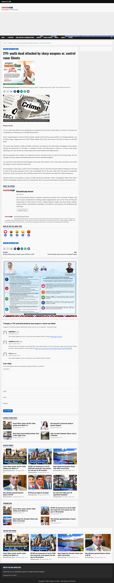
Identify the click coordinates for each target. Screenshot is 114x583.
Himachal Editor (33, 472)
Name (5, 391)
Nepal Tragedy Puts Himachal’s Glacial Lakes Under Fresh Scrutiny (64, 467)
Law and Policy (8, 462)
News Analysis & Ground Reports (25, 37)
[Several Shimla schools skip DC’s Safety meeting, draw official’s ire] (15, 456)
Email (4, 397)
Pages (56, 37)
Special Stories (48, 37)
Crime (31, 460)
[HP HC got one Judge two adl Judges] (40, 483)
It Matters (10, 37)
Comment (6, 369)
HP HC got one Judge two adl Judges (38, 493)
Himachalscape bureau (12, 87)
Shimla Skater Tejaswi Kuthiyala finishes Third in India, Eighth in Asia (7, 435)
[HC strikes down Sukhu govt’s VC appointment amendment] (65, 483)
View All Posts (22, 210)
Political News (33, 462)
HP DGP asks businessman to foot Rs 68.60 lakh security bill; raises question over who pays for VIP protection (39, 468)
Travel (64, 37)
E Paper (70, 37)
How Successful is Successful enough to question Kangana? (45, 425)
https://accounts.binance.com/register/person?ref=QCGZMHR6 (53, 348)
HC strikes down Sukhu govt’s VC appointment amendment (62, 494)
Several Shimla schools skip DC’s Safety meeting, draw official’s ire (7, 425)
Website (5, 403)
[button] (4, 91)
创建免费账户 (12, 332)
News (3, 37)
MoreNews (64, 581)
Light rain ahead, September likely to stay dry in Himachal (45, 435)
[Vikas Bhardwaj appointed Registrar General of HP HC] (15, 483)
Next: (62, 253)
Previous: (18, 253)
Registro (11, 353)
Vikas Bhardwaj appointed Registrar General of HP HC (13, 494)
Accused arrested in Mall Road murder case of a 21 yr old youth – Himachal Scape (33, 327)
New (17, 49)
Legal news (12, 49)
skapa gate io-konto (56, 336)
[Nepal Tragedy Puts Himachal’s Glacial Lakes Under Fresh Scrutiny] (65, 456)
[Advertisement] (57, 24)
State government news (67, 488)
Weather (39, 37)
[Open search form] (111, 37)
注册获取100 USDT (14, 341)
